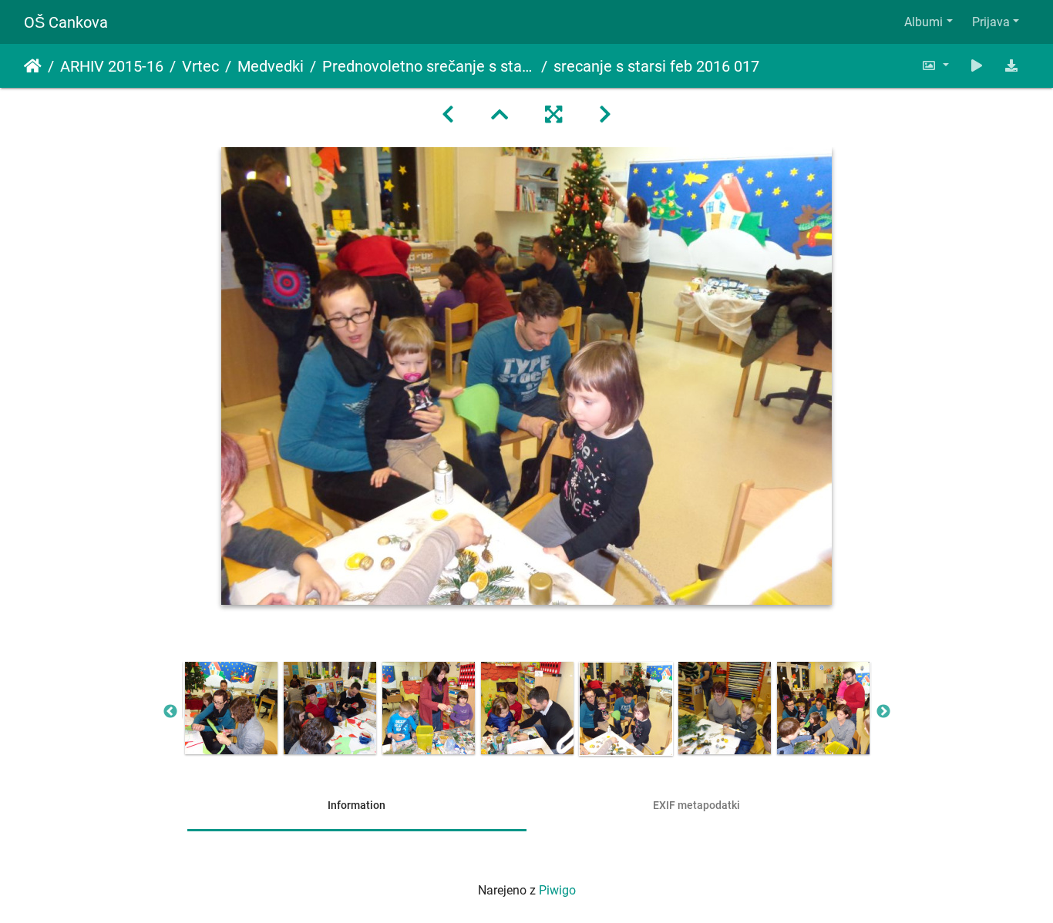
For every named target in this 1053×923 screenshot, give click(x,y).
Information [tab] (356, 805)
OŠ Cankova (66, 22)
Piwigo (557, 890)
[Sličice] (499, 114)
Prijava (991, 22)
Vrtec (200, 66)
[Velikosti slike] (935, 66)
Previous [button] (170, 712)
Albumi (923, 22)
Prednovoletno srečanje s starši (428, 66)
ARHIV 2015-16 (111, 66)
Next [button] (883, 712)
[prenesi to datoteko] (1011, 66)
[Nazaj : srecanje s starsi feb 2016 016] (448, 114)
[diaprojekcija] (976, 66)
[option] (231, 708)
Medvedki (270, 66)
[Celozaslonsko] (553, 114)
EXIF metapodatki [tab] (696, 805)
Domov (33, 66)
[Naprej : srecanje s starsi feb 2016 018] (605, 114)
